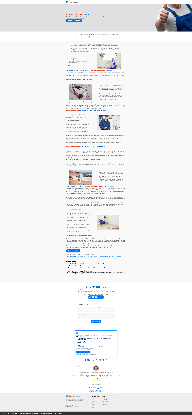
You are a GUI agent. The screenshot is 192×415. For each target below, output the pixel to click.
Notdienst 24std (105, 399)
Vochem (73, 259)
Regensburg (94, 399)
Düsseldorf (94, 405)
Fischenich (82, 256)
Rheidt (87, 257)
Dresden (93, 404)
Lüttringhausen (69, 257)
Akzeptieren (60, 413)
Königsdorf (110, 257)
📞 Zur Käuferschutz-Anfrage (83, 352)
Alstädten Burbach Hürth (96, 256)
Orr (119, 257)
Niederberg (119, 256)
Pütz (105, 256)
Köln (93, 407)
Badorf (85, 256)
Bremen (93, 401)
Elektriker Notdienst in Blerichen (96, 386)
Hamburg (93, 402)
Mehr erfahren (53, 413)
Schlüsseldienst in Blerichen (96, 388)
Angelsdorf (72, 256)
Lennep (115, 256)
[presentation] (74, 375)
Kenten (89, 256)
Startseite (90, 2)
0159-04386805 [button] (74, 20)
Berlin (93, 398)
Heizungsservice (105, 2)
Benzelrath (77, 256)
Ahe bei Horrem (82, 257)
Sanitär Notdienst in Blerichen (96, 387)
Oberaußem (68, 259)
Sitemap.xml (105, 404)
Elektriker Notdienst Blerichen (96, 391)
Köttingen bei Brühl (92, 257)
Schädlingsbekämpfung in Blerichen (96, 390)
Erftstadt (68, 256)
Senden (95, 322)
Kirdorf (102, 256)
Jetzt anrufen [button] (74, 251)
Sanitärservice (97, 2)
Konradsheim (116, 257)
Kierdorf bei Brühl (109, 256)
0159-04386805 (122, 2)
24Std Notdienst (114, 2)
